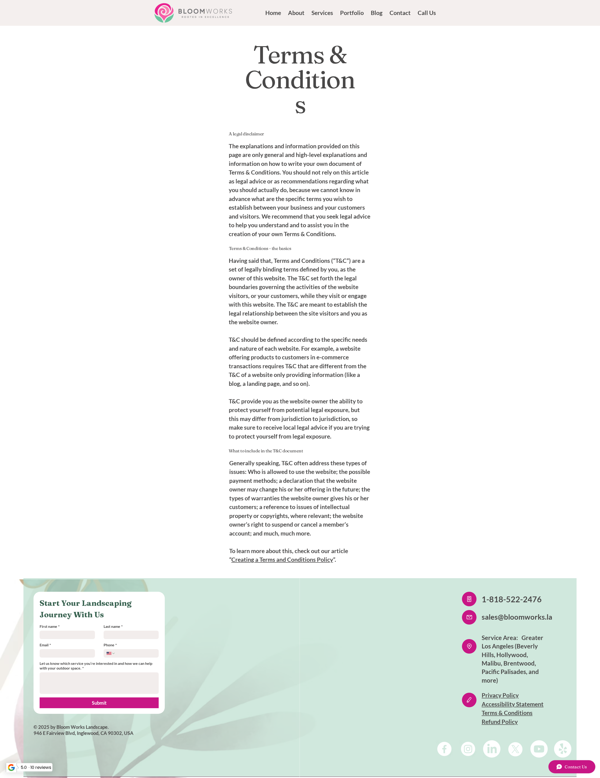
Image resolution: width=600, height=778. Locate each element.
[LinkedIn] (491, 749)
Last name (113, 626)
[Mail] (469, 617)
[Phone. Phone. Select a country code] (110, 653)
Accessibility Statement (513, 703)
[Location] (469, 646)
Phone (110, 645)
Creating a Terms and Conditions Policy (282, 559)
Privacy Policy (500, 695)
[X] (515, 749)
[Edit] (469, 700)
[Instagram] (468, 749)
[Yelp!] (562, 749)
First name (50, 626)
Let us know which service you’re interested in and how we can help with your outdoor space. (96, 665)
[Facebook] (444, 749)
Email (45, 645)
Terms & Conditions (507, 712)
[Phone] (469, 599)
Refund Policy (500, 721)
